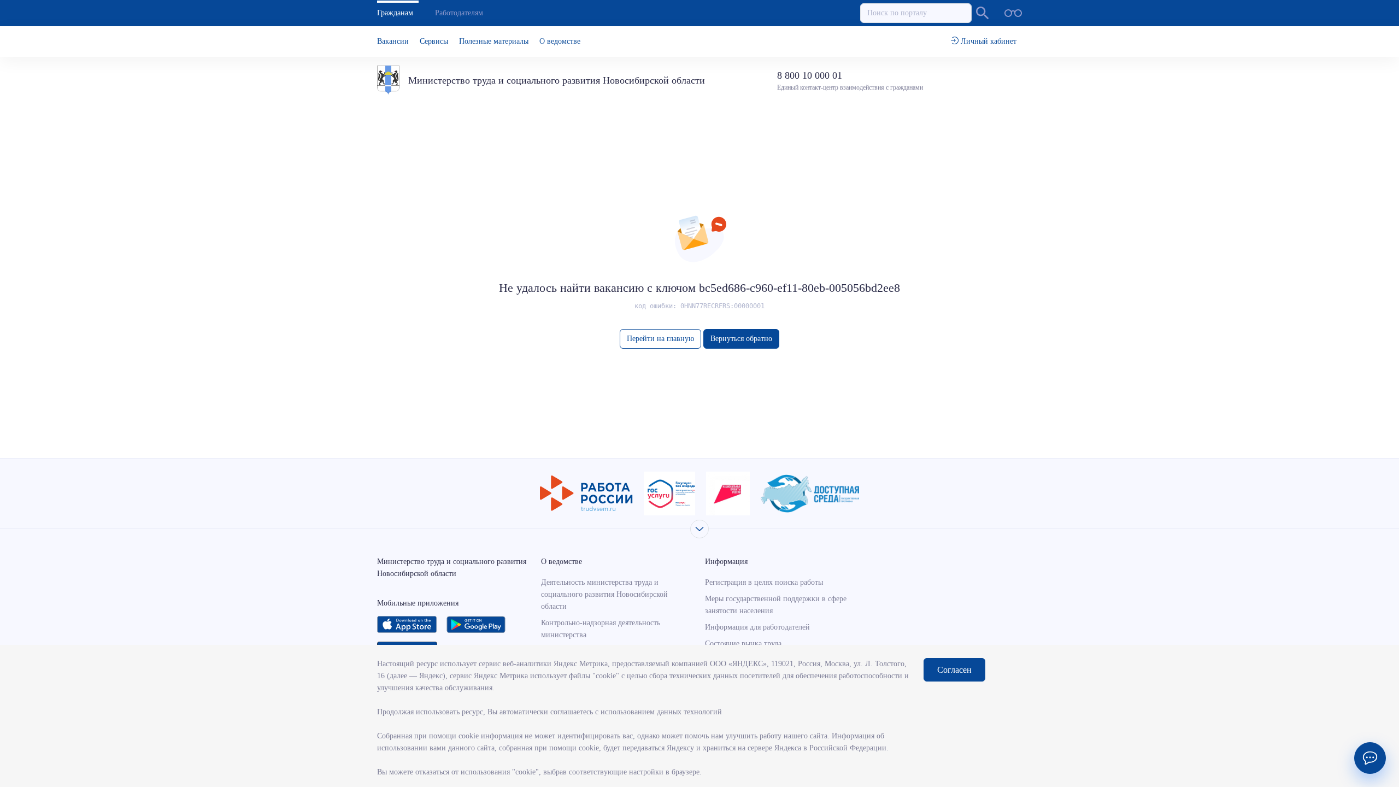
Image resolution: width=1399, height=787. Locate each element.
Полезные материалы (493, 41)
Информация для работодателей (757, 627)
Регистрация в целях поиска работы (764, 582)
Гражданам (395, 13)
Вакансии (393, 41)
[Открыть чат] (1370, 758)
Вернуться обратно (741, 338)
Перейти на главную (660, 338)
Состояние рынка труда (743, 643)
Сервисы (434, 41)
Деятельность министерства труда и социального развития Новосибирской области (604, 594)
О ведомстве (559, 41)
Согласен (954, 669)
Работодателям (459, 13)
